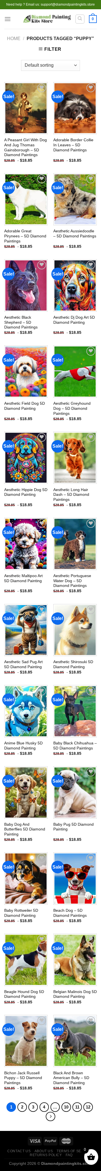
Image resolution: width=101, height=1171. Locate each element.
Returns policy (46, 1155)
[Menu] (7, 19)
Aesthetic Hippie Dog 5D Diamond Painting (25, 492)
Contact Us (19, 1151)
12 (88, 1107)
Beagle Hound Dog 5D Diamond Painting (24, 994)
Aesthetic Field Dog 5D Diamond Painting (24, 406)
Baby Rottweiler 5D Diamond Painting (21, 913)
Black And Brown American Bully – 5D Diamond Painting (71, 1078)
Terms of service (74, 1151)
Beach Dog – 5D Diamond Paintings (70, 913)
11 (77, 1107)
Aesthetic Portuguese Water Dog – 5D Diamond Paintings (72, 581)
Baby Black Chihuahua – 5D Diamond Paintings (75, 745)
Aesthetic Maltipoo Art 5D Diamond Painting (23, 578)
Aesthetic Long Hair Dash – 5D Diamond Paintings (71, 495)
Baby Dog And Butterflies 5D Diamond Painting (24, 829)
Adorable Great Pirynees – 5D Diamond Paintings (25, 236)
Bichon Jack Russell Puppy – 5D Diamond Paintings (23, 1078)
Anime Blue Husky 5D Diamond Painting (23, 745)
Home (13, 38)
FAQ (69, 1155)
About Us (44, 1151)
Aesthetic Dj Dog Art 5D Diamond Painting (74, 320)
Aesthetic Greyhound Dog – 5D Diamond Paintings (72, 408)
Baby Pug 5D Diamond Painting (73, 827)
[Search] (80, 19)
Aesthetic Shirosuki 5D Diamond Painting (73, 664)
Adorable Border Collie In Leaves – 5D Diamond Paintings (73, 145)
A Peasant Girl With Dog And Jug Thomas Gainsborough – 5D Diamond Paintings (25, 147)
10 (66, 1107)
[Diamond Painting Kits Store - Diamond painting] (47, 19)
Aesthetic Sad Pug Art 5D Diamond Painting (23, 664)
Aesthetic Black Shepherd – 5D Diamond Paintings (21, 322)
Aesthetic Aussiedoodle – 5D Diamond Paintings (74, 233)
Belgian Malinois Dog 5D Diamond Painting (75, 994)
